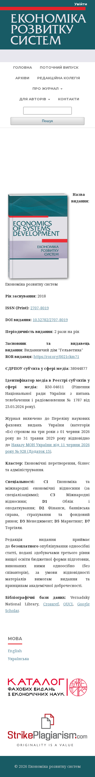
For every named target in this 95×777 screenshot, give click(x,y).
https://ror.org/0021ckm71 (56, 356)
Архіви (22, 78)
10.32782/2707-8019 (50, 319)
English (15, 650)
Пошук (47, 121)
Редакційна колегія (58, 78)
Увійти (80, 4)
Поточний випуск (59, 67)
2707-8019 (39, 307)
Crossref (51, 603)
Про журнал (46, 88)
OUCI (68, 603)
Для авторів (33, 99)
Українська (18, 658)
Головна (22, 67)
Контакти (68, 99)
